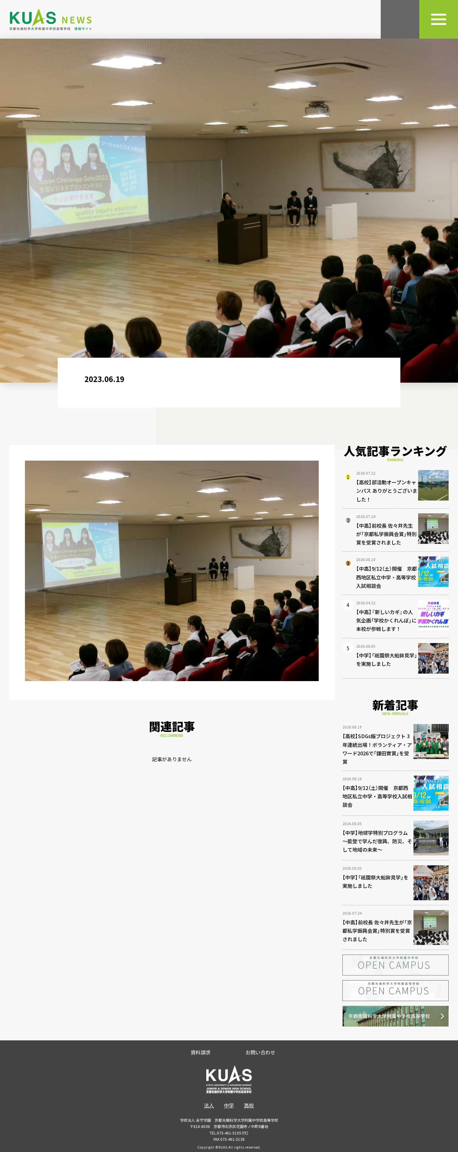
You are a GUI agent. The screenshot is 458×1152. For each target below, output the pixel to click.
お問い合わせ (260, 1052)
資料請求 (201, 1052)
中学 (229, 1105)
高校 (249, 1105)
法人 (209, 1105)
